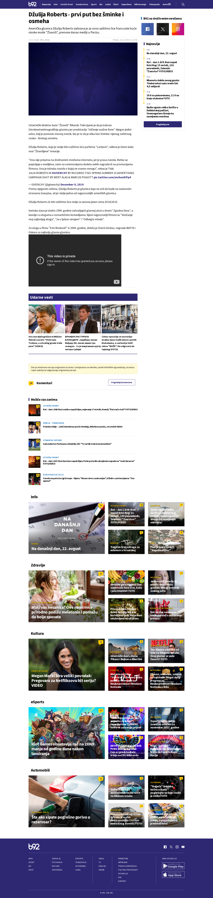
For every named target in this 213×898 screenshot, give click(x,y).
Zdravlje (56, 858)
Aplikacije (123, 873)
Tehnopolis (80, 862)
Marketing (123, 858)
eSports (79, 858)
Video (101, 858)
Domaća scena (118, 714)
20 (38, 458)
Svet (152, 543)
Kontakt (122, 881)
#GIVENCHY (59, 173)
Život (31, 870)
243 (38, 441)
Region (114, 543)
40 (38, 423)
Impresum (122, 862)
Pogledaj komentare (121, 382)
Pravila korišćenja (127, 866)
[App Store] (173, 874)
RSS (119, 877)
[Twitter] (163, 29)
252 (38, 475)
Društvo (155, 505)
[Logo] (33, 4)
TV (100, 862)
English (102, 866)
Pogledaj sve (162, 124)
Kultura (56, 866)
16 (31, 383)
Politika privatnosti (128, 870)
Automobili (80, 866)
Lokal (78, 870)
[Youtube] (183, 846)
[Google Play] (173, 866)
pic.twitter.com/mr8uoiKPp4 (112, 177)
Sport (31, 862)
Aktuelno (155, 577)
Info (31, 858)
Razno (34, 543)
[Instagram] (178, 29)
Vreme (102, 870)
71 (38, 406)
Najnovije (46, 4)
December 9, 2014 (72, 184)
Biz (30, 866)
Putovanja (57, 862)
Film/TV (114, 670)
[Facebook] (147, 29)
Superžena (57, 870)
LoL (33, 739)
